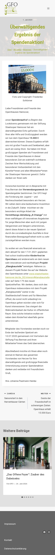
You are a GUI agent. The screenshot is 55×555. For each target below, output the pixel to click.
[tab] (22, 497)
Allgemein (27, 49)
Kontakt (8, 540)
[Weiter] (47, 466)
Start (9, 49)
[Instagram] (49, 532)
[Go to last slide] (7, 466)
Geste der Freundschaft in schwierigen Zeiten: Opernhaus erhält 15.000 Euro (41, 403)
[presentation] (27, 453)
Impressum (10, 524)
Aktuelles (17, 49)
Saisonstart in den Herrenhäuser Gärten (14, 398)
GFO (11, 483)
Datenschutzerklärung (15, 548)
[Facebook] (44, 532)
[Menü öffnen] (48, 8)
